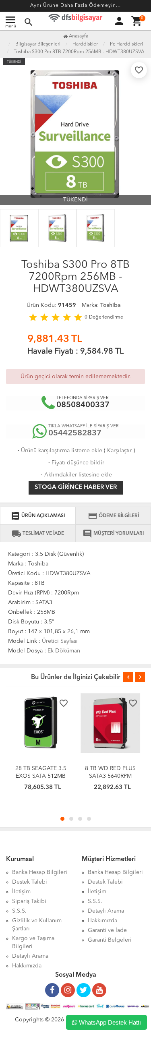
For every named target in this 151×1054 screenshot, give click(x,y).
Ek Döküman (64, 651)
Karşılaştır (119, 450)
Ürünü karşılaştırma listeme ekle (59, 450)
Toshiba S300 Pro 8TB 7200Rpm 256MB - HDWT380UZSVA (79, 52)
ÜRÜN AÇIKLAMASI (37, 516)
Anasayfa (78, 36)
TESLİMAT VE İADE (38, 533)
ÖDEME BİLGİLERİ (113, 516)
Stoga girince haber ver (76, 488)
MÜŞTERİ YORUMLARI (113, 533)
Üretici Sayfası (60, 641)
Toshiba (110, 305)
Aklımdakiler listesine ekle (75, 475)
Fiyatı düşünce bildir (75, 463)
